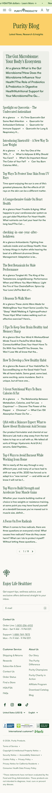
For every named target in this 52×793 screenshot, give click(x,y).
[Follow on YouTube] (20, 705)
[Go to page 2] (32, 551)
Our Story (34, 655)
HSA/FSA (8, 687)
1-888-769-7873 (21, 634)
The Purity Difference (34, 662)
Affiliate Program (38, 684)
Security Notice (9, 755)
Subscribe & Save (12, 666)
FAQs (5, 693)
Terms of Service (10, 746)
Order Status (9, 676)
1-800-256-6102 (24, 625)
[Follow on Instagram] (12, 705)
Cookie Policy (9, 759)
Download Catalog (39, 689)
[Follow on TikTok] (27, 705)
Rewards (7, 660)
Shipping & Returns (13, 655)
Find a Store (9, 682)
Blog (31, 695)
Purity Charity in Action (37, 677)
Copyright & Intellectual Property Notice (21, 750)
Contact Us (8, 671)
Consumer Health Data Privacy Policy (19, 768)
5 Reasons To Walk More (17, 298)
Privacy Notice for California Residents (20, 763)
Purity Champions (38, 669)
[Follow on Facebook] (5, 705)
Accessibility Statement (29, 755)
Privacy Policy (24, 759)
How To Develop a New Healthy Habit (24, 360)
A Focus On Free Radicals (17, 521)
